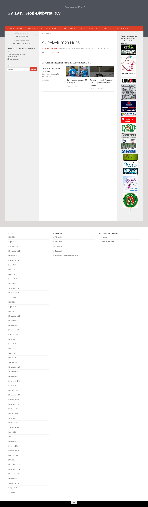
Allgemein (46, 34)
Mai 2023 (12, 348)
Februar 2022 (13, 390)
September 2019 (14, 427)
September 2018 (14, 450)
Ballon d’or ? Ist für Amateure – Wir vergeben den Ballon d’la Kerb (101, 82)
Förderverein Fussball (34, 28)
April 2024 (12, 307)
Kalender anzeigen (13, 59)
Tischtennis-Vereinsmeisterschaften (67, 255)
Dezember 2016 (14, 474)
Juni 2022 (12, 385)
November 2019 (14, 418)
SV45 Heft (114, 28)
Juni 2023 (12, 344)
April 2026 (12, 242)
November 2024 (14, 288)
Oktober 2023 (13, 325)
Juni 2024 (12, 297)
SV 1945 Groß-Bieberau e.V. (35, 13)
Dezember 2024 (14, 283)
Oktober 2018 (13, 446)
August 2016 (13, 488)
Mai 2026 (12, 237)
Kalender (104, 28)
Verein (19, 28)
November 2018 (14, 441)
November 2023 (14, 320)
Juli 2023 (12, 339)
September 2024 (14, 293)
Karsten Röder (51, 48)
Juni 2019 (12, 432)
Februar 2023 (13, 362)
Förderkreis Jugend (51, 28)
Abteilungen (92, 28)
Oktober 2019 (13, 423)
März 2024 (12, 311)
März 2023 (12, 358)
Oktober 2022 (13, 376)
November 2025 (14, 251)
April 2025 (12, 274)
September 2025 (14, 260)
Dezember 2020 (14, 404)
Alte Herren (59, 242)
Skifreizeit (124, 28)
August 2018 (13, 455)
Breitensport (59, 246)
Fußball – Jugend (69, 28)
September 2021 (14, 399)
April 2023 (12, 353)
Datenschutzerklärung (108, 242)
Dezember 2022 (14, 367)
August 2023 (13, 334)
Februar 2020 (13, 413)
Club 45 (82, 28)
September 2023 (14, 330)
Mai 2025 (12, 269)
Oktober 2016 (13, 478)
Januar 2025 (13, 279)
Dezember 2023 (14, 316)
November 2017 (14, 469)
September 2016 (14, 483)
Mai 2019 (12, 437)
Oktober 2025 (13, 255)
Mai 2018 (12, 460)
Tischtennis (59, 251)
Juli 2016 (12, 492)
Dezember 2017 (14, 464)
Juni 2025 (12, 265)
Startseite (10, 28)
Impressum (104, 237)
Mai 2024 (12, 302)
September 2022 (14, 381)
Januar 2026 (13, 246)
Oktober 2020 (13, 409)
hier (58, 52)
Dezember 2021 (14, 395)
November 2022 (14, 372)
